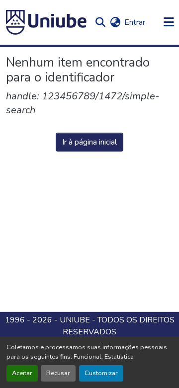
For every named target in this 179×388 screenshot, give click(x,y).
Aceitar (22, 373)
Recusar (58, 373)
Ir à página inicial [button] (89, 142)
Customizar (101, 373)
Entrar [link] (134, 22)
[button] (46, 22)
